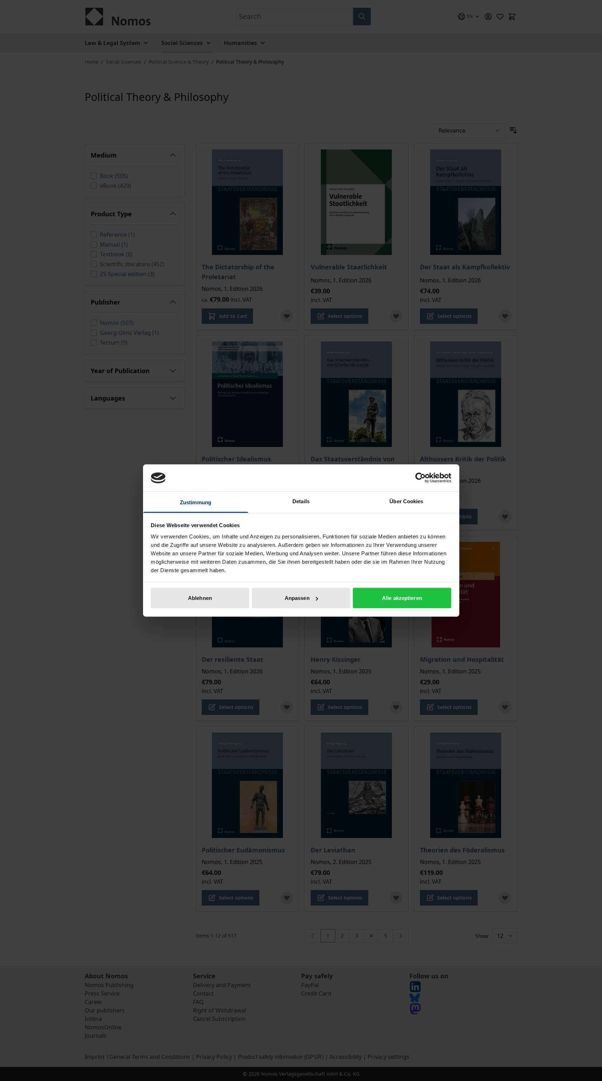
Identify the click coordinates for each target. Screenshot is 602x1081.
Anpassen (297, 598)
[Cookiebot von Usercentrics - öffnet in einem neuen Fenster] (420, 478)
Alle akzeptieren (402, 598)
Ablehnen (200, 598)
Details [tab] (301, 501)
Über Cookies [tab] (406, 501)
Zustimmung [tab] (195, 502)
